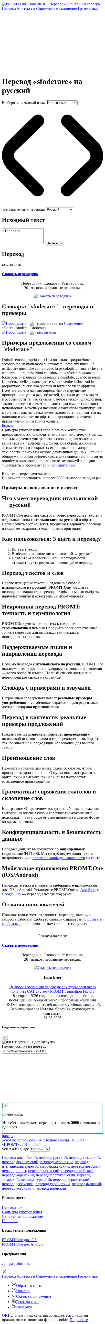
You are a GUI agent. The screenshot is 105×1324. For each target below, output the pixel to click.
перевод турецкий (36, 1179)
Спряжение (56, 8)
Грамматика (88, 8)
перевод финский (86, 1184)
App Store (88, 890)
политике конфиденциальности (58, 858)
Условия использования (22, 1140)
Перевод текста (15, 1207)
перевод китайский (77, 1171)
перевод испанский (56, 1162)
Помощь (23, 1291)
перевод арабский (86, 1166)
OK (5, 1315)
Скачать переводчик (20, 274)
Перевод (9, 8)
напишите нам (63, 465)
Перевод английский (19, 1157)
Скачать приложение (33, 1296)
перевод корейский (18, 1175)
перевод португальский (55, 1175)
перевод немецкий (84, 1157)
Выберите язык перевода (24, 209)
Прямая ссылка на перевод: (24, 1046)
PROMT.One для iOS (19, 1240)
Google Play (11, 894)
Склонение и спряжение (22, 1216)
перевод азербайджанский (47, 1166)
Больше (8, 425)
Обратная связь (29, 1285)
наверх (7, 1136)
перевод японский (51, 1188)
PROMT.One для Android (22, 1244)
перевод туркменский (71, 1179)
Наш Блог (24, 1307)
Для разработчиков (17, 1263)
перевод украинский (52, 1184)
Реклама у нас (27, 1302)
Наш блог (10, 1221)
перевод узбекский (17, 1184)
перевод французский (20, 1162)
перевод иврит (14, 1171)
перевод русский (53, 1157)
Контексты (26, 8)
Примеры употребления (22, 1212)
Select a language (15, 1149)
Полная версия (56, 1140)
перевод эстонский (18, 1188)
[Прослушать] (14, 323)
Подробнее (79, 1320)
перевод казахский (43, 1171)
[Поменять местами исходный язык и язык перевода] (52, 205)
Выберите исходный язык (23, 102)
